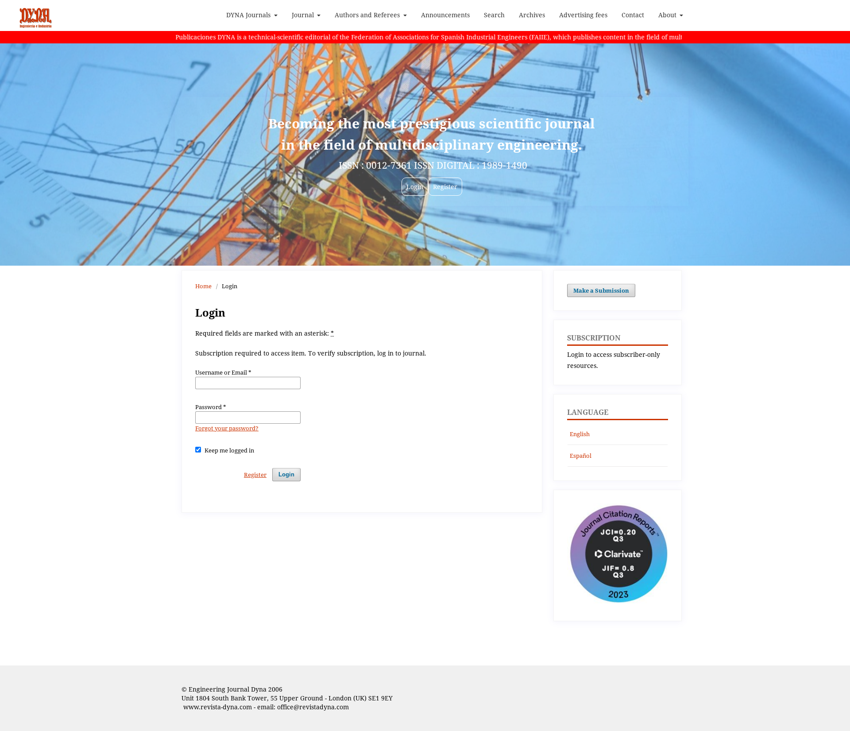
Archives (532, 15)
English (580, 434)
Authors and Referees (368, 15)
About (668, 15)
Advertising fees (583, 15)
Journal (304, 15)
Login (286, 474)
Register (255, 475)
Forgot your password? (227, 428)
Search (494, 15)
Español (580, 456)
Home (203, 286)
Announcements (445, 15)
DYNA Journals (249, 15)
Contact (633, 15)
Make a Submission (601, 290)
